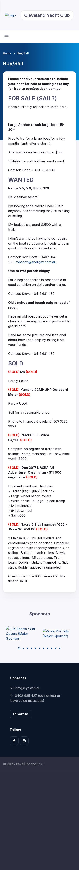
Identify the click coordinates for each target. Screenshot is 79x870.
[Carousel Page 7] (43, 648)
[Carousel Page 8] (47, 648)
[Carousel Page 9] (51, 648)
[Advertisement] (39, 820)
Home (7, 53)
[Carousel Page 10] (55, 648)
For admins (21, 714)
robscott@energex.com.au (35, 262)
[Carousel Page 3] (27, 648)
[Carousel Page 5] (35, 648)
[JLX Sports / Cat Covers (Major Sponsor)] (21, 633)
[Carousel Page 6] (39, 648)
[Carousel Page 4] (31, 648)
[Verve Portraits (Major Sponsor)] (58, 633)
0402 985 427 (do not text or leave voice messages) (35, 698)
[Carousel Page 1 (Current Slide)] (19, 648)
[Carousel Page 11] (60, 648)
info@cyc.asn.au (27, 688)
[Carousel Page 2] (23, 648)
